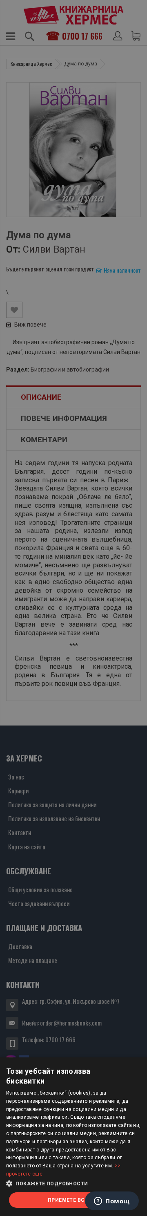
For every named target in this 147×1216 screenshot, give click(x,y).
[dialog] (73, 1136)
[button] (73, 1183)
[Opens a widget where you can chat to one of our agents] (112, 1201)
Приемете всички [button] (73, 1200)
